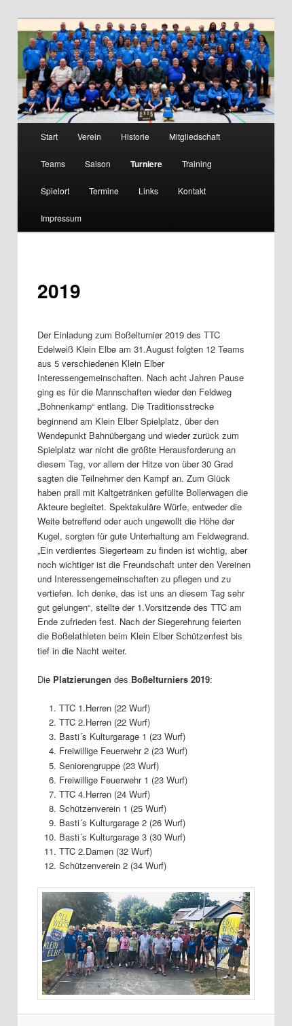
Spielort (55, 190)
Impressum (61, 218)
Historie (135, 136)
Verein (89, 136)
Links (148, 190)
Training (197, 163)
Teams (53, 163)
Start (49, 136)
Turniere (146, 164)
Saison (98, 163)
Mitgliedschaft (194, 136)
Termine (104, 190)
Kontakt (192, 190)
